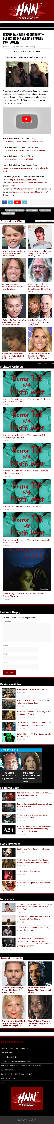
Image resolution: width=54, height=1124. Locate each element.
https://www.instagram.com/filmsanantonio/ (30, 192)
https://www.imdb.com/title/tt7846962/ (18, 159)
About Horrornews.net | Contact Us (15, 1048)
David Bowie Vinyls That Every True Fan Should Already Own (39, 253)
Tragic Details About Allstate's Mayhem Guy (9, 775)
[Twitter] (24, 1120)
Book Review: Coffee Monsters (29, 871)
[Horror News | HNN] (27, 10)
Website (6, 663)
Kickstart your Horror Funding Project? (16, 1061)
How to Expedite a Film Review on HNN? (16, 1074)
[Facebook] (21, 1120)
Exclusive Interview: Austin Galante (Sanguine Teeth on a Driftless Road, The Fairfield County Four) (34, 906)
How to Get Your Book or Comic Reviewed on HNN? (21, 1066)
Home (2, 24)
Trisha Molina (8, 213)
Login (3, 1083)
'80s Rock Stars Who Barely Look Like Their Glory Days (39, 322)
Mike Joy (8, 47)
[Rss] (19, 1120)
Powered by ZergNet (46, 364)
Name (5, 646)
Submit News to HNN (9, 1057)
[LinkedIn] (29, 1120)
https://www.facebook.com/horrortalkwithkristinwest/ (24, 150)
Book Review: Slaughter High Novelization (33, 883)
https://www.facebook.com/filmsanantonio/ (29, 183)
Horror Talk (32, 210)
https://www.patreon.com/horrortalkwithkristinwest (23, 141)
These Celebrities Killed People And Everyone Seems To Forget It (13, 1023)
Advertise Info (6, 1053)
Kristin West (45, 210)
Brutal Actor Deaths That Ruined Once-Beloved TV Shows (31, 777)
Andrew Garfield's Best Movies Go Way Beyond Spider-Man (13, 355)
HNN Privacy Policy (8, 1078)
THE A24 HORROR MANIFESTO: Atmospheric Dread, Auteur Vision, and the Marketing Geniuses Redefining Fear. (34, 828)
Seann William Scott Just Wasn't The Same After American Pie (13, 990)
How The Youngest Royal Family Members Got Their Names (13, 253)
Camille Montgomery (15, 210)
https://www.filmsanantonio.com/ (23, 180)
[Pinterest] (27, 1120)
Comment (7, 621)
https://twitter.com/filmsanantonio (23, 189)
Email (5, 654)
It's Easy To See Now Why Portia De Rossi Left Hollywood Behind (14, 322)
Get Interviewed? (7, 1070)
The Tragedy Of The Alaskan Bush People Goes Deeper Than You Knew (39, 288)
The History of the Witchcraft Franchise (32, 689)
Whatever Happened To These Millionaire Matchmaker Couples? (39, 355)
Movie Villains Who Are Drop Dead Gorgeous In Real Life (39, 1023)
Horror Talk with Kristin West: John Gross (23, 506)
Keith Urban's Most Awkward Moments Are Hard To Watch (13, 286)
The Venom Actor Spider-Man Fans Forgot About (39, 990)
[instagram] (35, 1120)
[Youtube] (32, 1120)
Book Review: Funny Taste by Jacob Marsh (33, 849)
